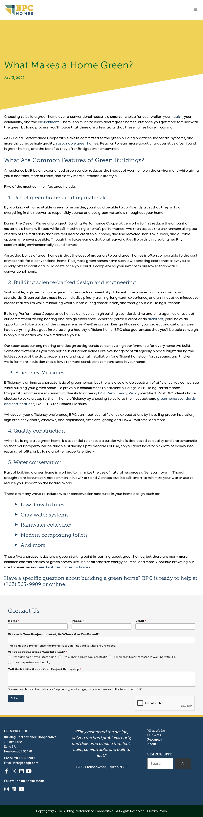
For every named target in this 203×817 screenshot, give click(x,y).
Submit (16, 698)
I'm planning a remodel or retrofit (85, 657)
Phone (78, 620)
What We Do (156, 730)
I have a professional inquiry (31, 662)
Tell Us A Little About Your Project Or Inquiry (44, 669)
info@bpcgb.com (25, 763)
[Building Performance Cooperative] (19, 10)
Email (141, 620)
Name (14, 620)
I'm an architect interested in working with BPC (145, 657)
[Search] (183, 763)
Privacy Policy (157, 811)
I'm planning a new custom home (34, 657)
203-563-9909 (24, 758)
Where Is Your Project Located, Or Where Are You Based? (54, 634)
